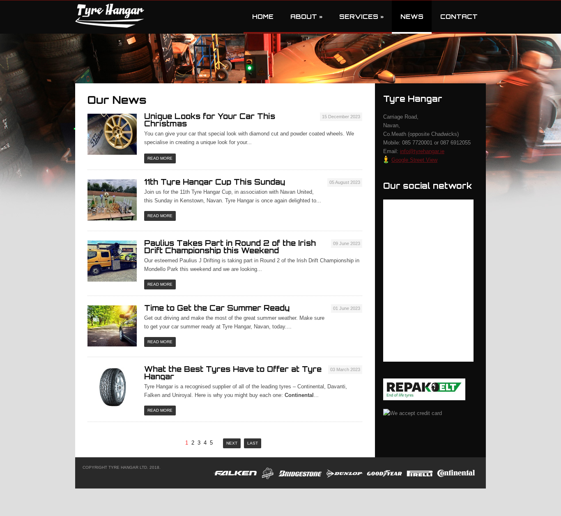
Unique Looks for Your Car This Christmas (209, 119)
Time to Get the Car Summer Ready (217, 308)
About (306, 17)
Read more (159, 158)
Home (263, 17)
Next (231, 443)
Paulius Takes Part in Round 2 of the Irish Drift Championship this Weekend (230, 246)
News (411, 17)
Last (252, 443)
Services (361, 17)
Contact (459, 17)
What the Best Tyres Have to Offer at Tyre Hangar (233, 372)
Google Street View (414, 160)
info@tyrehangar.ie (422, 151)
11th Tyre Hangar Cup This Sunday (214, 182)
